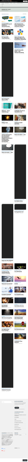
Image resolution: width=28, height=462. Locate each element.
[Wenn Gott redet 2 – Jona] (20, 130)
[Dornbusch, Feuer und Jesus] (20, 336)
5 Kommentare (20, 343)
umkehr (9, 443)
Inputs (6, 388)
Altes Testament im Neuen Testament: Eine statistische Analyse (19, 25)
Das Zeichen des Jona (19, 306)
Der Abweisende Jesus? (19, 329)
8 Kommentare (22, 319)
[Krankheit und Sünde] (7, 289)
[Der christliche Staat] (20, 289)
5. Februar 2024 (16, 40)
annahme (7, 434)
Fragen (2, 436)
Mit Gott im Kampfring (7, 317)
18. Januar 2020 (4, 142)
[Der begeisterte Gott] (20, 207)
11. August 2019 (4, 153)
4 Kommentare (8, 331)
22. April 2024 (3, 39)
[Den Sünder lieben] (20, 171)
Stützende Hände (17, 424)
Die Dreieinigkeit (17, 417)
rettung (3, 442)
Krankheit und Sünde (6, 294)
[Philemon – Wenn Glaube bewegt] (7, 106)
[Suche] (12, 402)
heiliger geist (6, 438)
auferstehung (9, 434)
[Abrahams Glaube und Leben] (20, 118)
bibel (12, 434)
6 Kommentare (8, 295)
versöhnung (6, 444)
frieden (4, 436)
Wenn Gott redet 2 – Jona (20, 134)
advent (2, 434)
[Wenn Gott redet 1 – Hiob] (7, 147)
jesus (8, 439)
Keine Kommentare (8, 27)
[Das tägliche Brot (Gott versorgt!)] (7, 324)
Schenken (25, 1)
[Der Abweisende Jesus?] (20, 324)
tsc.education (6, 443)
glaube (7, 437)
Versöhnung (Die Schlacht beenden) (6, 272)
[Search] (2, 6)
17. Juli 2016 (16, 343)
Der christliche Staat (18, 294)
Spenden (3, 4)
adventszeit (4, 434)
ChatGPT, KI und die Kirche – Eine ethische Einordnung (19, 51)
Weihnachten (11, 259)
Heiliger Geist (5, 122)
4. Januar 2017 (3, 295)
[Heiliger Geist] (7, 118)
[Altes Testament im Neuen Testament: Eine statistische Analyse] (20, 19)
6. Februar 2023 (16, 53)
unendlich (11, 443)
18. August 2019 (16, 135)
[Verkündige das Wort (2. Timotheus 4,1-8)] (20, 106)
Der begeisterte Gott (18, 211)
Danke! (15, 419)
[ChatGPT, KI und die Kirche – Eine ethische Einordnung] (20, 45)
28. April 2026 (3, 27)
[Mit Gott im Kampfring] (7, 312)
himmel (9, 438)
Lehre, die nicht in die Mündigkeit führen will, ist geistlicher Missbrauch (20, 38)
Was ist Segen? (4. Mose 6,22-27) (5, 99)
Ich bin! (16, 283)
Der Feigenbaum (18, 271)
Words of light (6, 9)
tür (7, 443)
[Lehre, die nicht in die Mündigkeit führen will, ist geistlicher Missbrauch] (20, 32)
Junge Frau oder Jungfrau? (7, 260)
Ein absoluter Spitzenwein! (5, 306)
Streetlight (7, 259)
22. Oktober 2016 (16, 319)
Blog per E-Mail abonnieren (19, 401)
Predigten (6, 97)
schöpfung (6, 442)
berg (11, 434)
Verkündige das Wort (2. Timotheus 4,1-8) (19, 111)
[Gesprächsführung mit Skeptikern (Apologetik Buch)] (7, 19)
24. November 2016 (4, 307)
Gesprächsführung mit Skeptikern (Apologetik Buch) (7, 25)
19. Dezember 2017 (4, 261)
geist (9, 436)
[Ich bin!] (20, 279)
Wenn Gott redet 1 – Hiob (7, 152)
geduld (8, 436)
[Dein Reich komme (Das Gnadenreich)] (20, 312)
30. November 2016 (17, 295)
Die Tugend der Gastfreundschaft (5, 38)
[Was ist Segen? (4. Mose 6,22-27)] (7, 69)
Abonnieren (16, 407)
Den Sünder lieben (18, 201)
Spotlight (7, 22)
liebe (7, 441)
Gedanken (19, 210)
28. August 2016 (16, 330)
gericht (5, 437)
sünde (3, 443)
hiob (10, 438)
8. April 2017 (16, 272)
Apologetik (3, 22)
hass (4, 438)
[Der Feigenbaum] (20, 266)
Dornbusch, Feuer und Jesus (18, 342)
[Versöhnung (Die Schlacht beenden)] (7, 266)
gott (3, 438)
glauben (9, 437)
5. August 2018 (16, 202)
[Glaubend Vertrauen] (7, 360)
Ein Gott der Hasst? (17, 413)
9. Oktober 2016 (4, 331)
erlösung (11, 435)
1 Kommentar (21, 40)
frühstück (6, 436)
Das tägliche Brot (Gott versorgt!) (5, 330)
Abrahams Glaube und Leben (18, 123)
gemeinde (3, 437)
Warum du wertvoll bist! (7, 283)
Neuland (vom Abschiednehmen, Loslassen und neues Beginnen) (20, 415)
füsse (7, 436)
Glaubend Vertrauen (6, 389)
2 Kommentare (9, 261)
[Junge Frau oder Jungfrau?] (7, 231)
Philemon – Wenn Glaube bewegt (6, 111)
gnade (11, 437)
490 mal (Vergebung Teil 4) (18, 429)
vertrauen (9, 444)
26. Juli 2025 (16, 27)
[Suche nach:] (7, 402)
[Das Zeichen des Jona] (20, 300)
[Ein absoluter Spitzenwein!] (7, 300)
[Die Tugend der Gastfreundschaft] (7, 32)
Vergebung (6, 270)
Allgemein (16, 22)
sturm (11, 442)
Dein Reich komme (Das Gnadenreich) (18, 318)
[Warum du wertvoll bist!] (7, 279)
